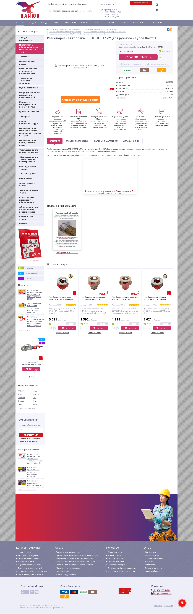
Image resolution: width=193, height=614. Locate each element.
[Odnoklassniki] (32, 592)
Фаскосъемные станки (27, 184)
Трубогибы (24, 56)
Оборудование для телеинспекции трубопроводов (28, 159)
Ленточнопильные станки (28, 191)
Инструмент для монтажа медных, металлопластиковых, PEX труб (30, 132)
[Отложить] (55, 328)
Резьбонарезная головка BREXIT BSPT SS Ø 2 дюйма (155, 298)
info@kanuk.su (107, 4)
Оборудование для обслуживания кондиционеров (28, 209)
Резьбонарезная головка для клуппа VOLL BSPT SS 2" (93, 298)
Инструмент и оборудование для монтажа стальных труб (28, 48)
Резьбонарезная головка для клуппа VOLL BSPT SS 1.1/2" (125, 298)
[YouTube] (23, 592)
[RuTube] (27, 592)
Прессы (23, 223)
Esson (35, 391)
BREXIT (21, 391)
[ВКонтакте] (168, 29)
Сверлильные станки (26, 217)
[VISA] (64, 592)
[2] (31, 376)
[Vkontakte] (36, 592)
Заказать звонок (141, 3)
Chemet (21, 401)
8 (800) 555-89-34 (160, 591)
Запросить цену (140, 57)
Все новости (23, 330)
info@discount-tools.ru (162, 594)
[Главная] (48, 29)
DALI (34, 401)
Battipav (21, 397)
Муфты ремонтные (28, 87)
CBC (34, 397)
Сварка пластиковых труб (28, 122)
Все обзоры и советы (27, 490)
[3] (33, 376)
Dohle (35, 404)
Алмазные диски (27, 173)
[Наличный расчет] (144, 69)
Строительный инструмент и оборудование (26, 199)
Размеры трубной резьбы (67, 253)
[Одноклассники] (171, 29)
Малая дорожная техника (27, 167)
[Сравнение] (158, 6)
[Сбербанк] (127, 69)
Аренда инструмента (26, 38)
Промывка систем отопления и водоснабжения (28, 71)
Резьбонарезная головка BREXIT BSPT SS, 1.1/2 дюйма (61, 298)
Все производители (26, 408)
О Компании (70, 23)
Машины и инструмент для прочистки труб (27, 104)
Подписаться (31, 435)
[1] (29, 376)
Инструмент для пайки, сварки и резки (27, 142)
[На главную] (27, 9)
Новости (85, 23)
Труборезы (24, 116)
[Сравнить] (51, 328)
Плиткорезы (25, 178)
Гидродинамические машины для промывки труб (30, 94)
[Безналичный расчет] (161, 69)
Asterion (36, 394)
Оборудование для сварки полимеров (28, 151)
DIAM (20, 404)
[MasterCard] (74, 592)
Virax (20, 394)
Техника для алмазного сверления (25, 80)
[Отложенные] (158, 11)
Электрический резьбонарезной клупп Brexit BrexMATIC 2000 (31, 363)
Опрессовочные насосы (27, 62)
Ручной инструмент (29, 111)
